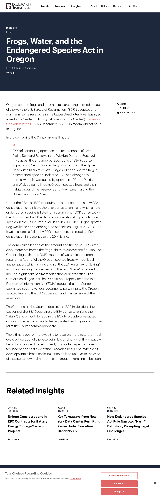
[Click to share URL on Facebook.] (124, 108)
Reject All (119, 483)
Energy (10, 32)
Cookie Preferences (119, 475)
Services (60, 6)
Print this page (127, 113)
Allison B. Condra (23, 68)
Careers (117, 6)
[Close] (155, 482)
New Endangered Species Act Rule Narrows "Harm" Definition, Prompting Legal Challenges (128, 423)
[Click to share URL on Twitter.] (120, 108)
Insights (76, 6)
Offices (105, 6)
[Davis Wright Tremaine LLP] (18, 6)
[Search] (130, 6)
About (94, 6)
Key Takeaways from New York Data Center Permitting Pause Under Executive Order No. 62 (79, 423)
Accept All (119, 491)
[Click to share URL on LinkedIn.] (128, 108)
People (45, 6)
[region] (80, 483)
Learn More (75, 478)
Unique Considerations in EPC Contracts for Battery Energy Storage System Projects (28, 423)
